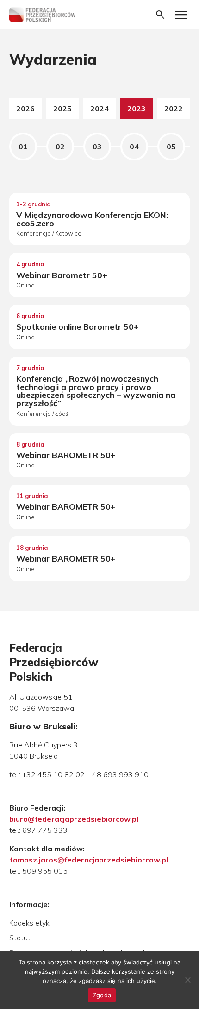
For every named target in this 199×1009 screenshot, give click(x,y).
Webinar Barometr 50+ (61, 275)
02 (60, 146)
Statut (20, 937)
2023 (136, 108)
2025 (62, 108)
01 (23, 146)
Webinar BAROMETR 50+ (66, 455)
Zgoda (102, 995)
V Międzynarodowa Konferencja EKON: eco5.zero (92, 219)
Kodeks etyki (30, 922)
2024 (99, 108)
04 (134, 146)
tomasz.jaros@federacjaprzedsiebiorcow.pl (88, 859)
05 (171, 146)
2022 (173, 108)
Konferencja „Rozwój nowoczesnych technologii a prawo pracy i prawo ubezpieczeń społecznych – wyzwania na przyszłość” (95, 390)
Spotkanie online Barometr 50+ (77, 326)
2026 (25, 108)
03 (97, 146)
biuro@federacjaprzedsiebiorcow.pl (73, 819)
